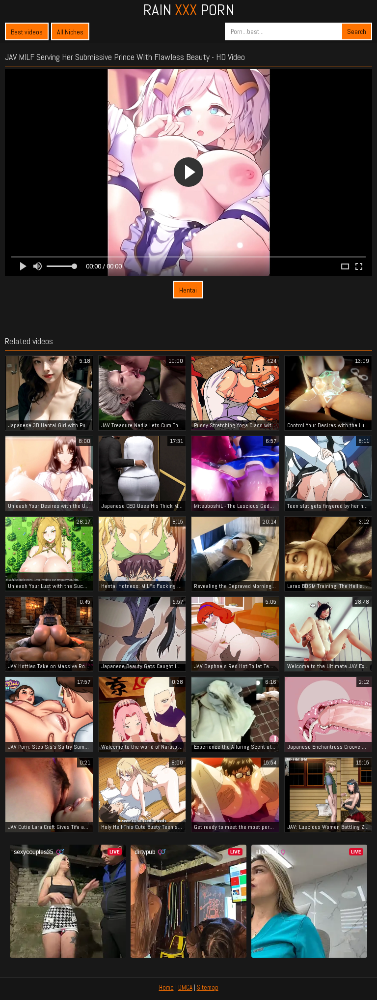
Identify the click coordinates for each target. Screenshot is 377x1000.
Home (166, 987)
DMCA (185, 987)
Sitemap (207, 987)
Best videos (27, 32)
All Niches (70, 32)
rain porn (188, 10)
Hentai (188, 290)
